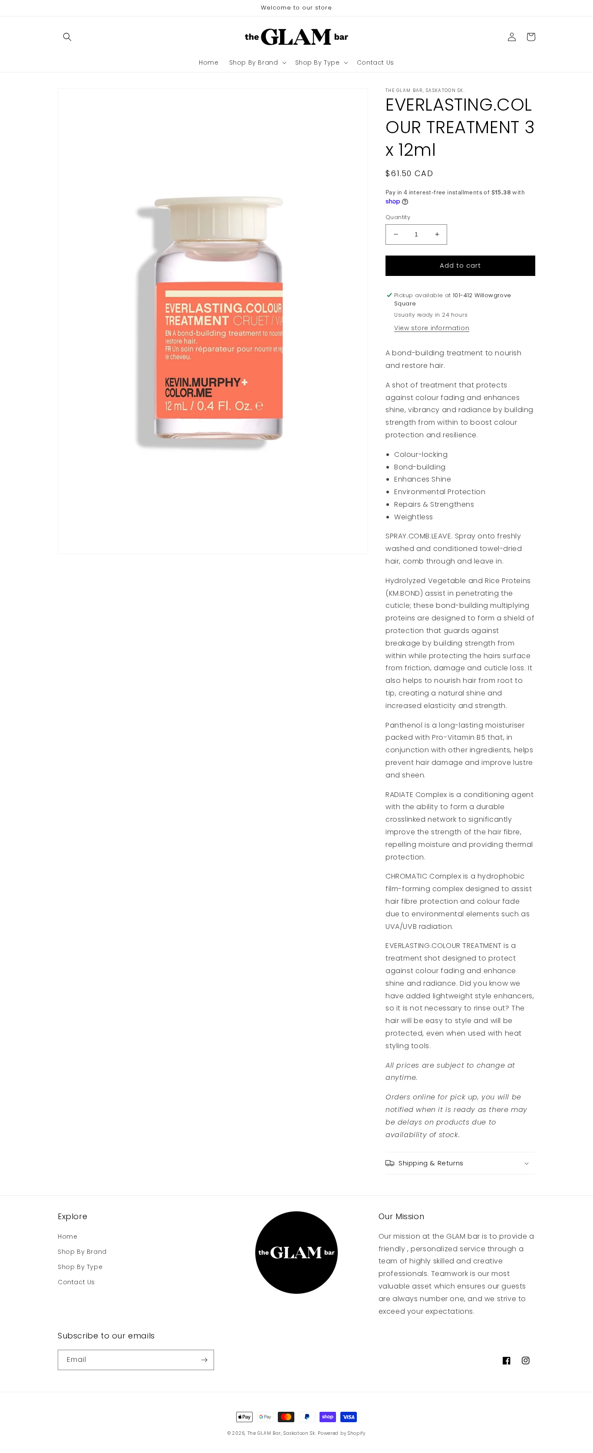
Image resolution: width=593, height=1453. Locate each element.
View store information (431, 328)
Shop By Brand (82, 1251)
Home (67, 1236)
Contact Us (76, 1282)
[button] (67, 36)
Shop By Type (80, 1267)
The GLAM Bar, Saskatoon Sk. (281, 1433)
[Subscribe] (204, 1360)
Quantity (397, 217)
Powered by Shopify (342, 1433)
